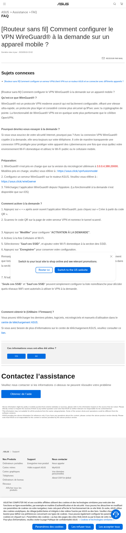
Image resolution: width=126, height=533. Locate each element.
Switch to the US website (73, 270)
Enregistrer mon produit (38, 463)
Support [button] (31, 459)
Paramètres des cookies (49, 526)
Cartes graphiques (11, 472)
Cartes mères (9, 467)
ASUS (5, 12)
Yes (16, 356)
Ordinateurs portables (13, 463)
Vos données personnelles (58, 473)
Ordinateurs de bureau (13, 480)
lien (3, 332)
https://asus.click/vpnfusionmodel (77, 171)
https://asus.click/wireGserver (18, 181)
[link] (63, 4)
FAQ (34, 12)
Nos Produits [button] (9, 459)
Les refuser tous (81, 526)
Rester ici (44, 270)
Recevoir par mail (114, 58)
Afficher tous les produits (13, 489)
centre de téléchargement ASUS (19, 322)
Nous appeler (58, 463)
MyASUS (56, 467)
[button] (4, 3)
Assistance (20, 12)
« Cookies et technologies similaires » (96, 519)
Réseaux (7, 484)
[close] (111, 256)
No (36, 356)
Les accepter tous (109, 526)
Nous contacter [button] (59, 459)
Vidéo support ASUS (36, 467)
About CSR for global (61, 478)
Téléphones (8, 476)
